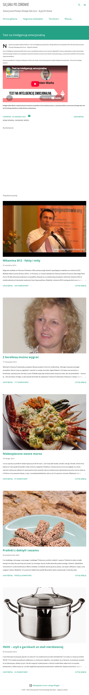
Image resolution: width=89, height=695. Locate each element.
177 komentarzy (21, 382)
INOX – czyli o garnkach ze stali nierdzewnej (33, 647)
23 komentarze (21, 672)
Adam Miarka (8, 120)
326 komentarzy (21, 286)
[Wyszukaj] (79, 4)
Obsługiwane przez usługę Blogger (46, 685)
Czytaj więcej (80, 286)
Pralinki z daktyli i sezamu (21, 550)
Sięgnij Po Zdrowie (16, 5)
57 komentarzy (21, 479)
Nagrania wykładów (33, 18)
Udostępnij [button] (78, 117)
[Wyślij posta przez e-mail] (29, 117)
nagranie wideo (22, 120)
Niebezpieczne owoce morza (22, 454)
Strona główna (10, 18)
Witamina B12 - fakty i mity (21, 260)
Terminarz (54, 18)
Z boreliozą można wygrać (21, 357)
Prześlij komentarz (23, 575)
